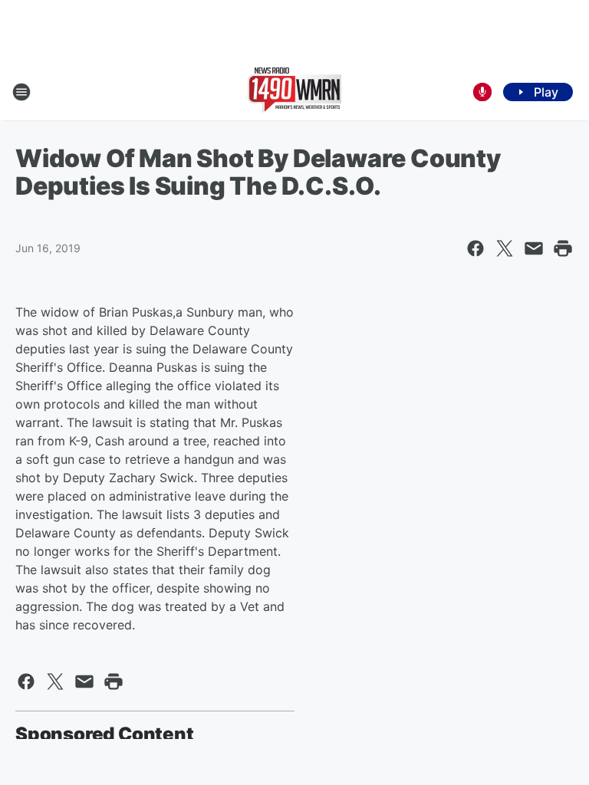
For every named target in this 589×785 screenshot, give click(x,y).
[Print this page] (563, 248)
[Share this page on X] (504, 248)
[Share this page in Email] (534, 248)
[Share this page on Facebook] (475, 248)
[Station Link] (294, 92)
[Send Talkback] (482, 92)
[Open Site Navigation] (21, 92)
